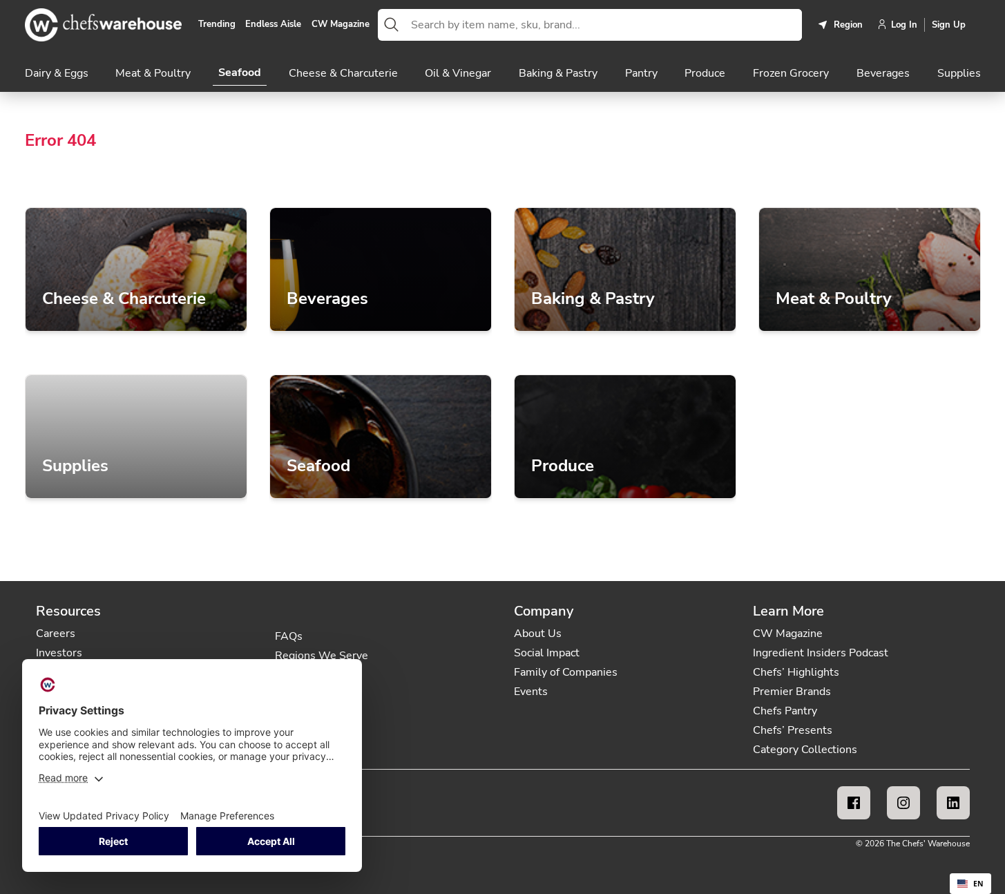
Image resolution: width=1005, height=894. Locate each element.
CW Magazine (341, 24)
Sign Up (949, 25)
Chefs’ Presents (792, 730)
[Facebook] (853, 802)
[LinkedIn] (953, 802)
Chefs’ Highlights (796, 672)
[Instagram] (903, 802)
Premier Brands (792, 691)
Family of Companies (566, 672)
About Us (538, 633)
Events (531, 691)
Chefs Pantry (785, 710)
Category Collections (805, 749)
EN (978, 883)
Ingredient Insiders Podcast (820, 652)
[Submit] (391, 25)
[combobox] (603, 25)
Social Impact (547, 652)
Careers (55, 633)
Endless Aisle (273, 24)
